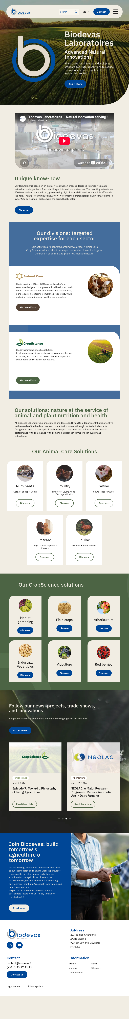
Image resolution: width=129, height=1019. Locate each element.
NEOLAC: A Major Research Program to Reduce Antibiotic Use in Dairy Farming (91, 792)
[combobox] (67, 12)
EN (84, 11)
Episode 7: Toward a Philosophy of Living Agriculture (34, 790)
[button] (59, 818)
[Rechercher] (77, 12)
